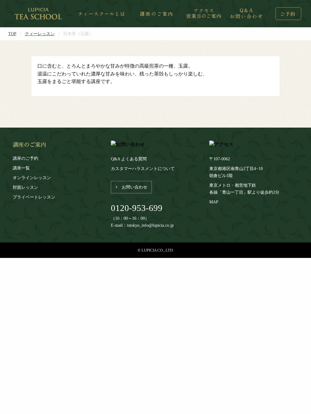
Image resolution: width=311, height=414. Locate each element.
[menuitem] (39, 13)
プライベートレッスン (34, 197)
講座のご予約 (25, 158)
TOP (12, 33)
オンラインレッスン (32, 177)
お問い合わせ (134, 187)
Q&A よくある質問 (129, 158)
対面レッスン (25, 187)
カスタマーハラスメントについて (143, 168)
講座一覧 (21, 167)
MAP (213, 201)
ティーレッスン (40, 33)
